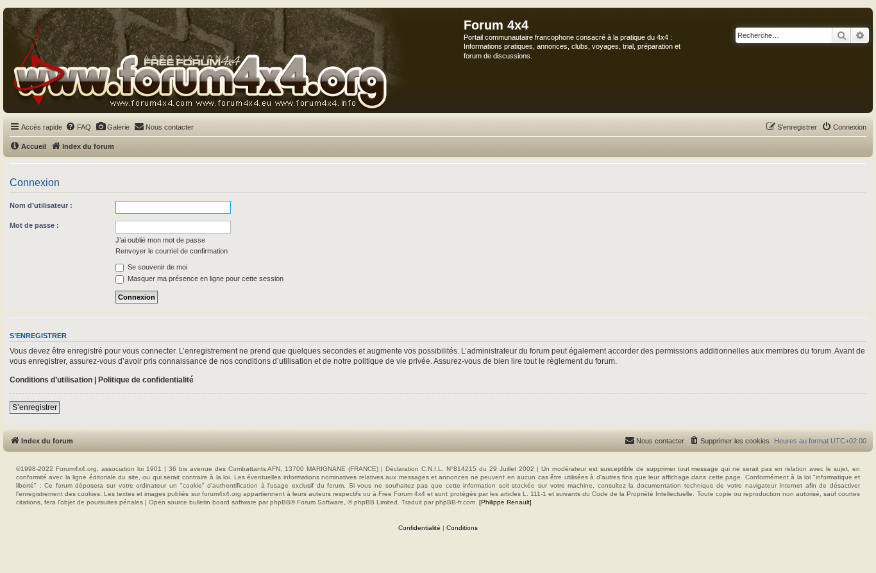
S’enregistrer (34, 407)
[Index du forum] (234, 60)
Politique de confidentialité (146, 379)
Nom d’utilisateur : (41, 205)
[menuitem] (78, 127)
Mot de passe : (34, 225)
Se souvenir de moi (156, 267)
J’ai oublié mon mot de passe (160, 240)
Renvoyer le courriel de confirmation (171, 251)
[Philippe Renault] (505, 502)
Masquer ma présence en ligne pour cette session (204, 278)
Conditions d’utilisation (51, 379)
